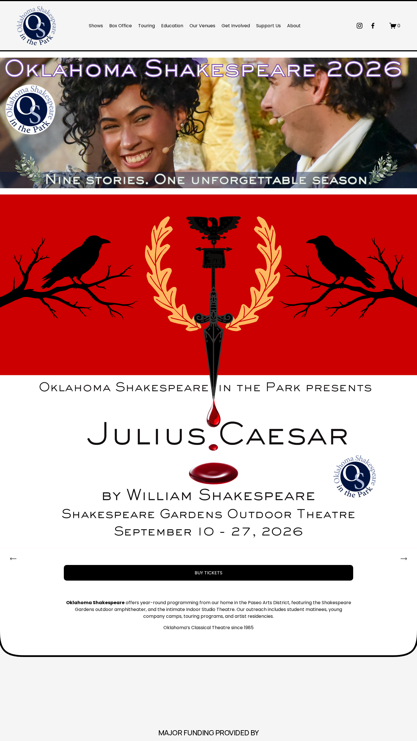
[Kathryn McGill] (372, 25)
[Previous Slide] (13, 558)
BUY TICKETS (208, 573)
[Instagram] (359, 25)
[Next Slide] (403, 558)
